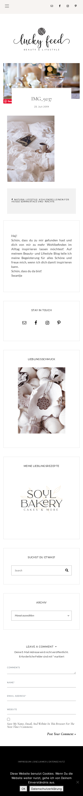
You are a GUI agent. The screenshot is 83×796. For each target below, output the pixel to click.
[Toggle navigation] (7, 6)
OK (23, 788)
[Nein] (77, 782)
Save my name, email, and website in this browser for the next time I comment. (40, 725)
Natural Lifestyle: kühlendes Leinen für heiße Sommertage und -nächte (40, 200)
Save (10, 101)
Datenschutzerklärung (46, 788)
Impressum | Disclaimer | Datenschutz (41, 761)
